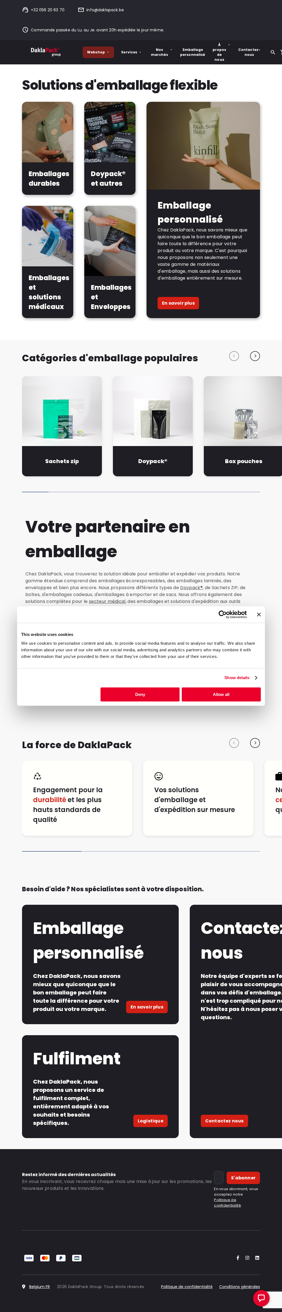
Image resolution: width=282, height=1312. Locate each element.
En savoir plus (178, 303)
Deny (140, 694)
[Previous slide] (234, 356)
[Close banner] (259, 614)
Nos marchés (159, 52)
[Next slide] (255, 356)
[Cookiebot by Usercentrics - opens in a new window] (223, 614)
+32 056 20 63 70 (47, 10)
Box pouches (243, 461)
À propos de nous (219, 52)
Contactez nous (224, 1121)
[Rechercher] (273, 52)
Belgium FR (39, 1286)
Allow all (221, 694)
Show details (237, 677)
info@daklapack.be (105, 10)
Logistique (150, 1121)
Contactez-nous (249, 52)
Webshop (96, 52)
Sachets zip (62, 461)
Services (129, 52)
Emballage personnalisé (192, 52)
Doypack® (152, 461)
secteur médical (107, 601)
